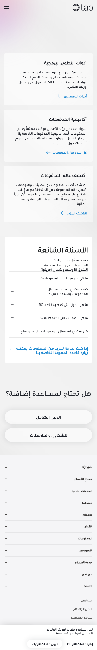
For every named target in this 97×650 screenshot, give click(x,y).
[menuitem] (48, 467)
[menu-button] (6, 8)
